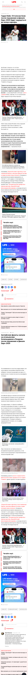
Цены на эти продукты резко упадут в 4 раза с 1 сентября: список (13, 317)
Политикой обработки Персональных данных (10, 6)
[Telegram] (8, 287)
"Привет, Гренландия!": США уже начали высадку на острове (14, 313)
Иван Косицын (5, 274)
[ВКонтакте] (11, 287)
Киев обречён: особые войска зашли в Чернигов (13, 306)
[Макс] (5, 287)
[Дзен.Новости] (2, 287)
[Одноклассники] (15, 287)
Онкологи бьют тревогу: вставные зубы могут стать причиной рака (14, 658)
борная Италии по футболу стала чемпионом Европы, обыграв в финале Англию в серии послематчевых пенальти (14, 173)
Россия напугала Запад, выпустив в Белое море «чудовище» (13, 322)
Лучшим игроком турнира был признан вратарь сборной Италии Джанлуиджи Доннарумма (13, 186)
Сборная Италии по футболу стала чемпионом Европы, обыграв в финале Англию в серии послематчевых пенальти (13, 506)
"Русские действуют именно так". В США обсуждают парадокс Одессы (14, 327)
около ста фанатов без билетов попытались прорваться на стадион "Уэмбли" (13, 477)
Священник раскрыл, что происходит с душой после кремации (14, 662)
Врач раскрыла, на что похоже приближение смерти (14, 309)
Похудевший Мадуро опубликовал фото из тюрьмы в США (13, 667)
